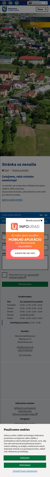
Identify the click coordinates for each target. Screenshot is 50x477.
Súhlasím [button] (24, 457)
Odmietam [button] (25, 465)
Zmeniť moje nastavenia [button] (25, 471)
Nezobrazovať (33, 220)
